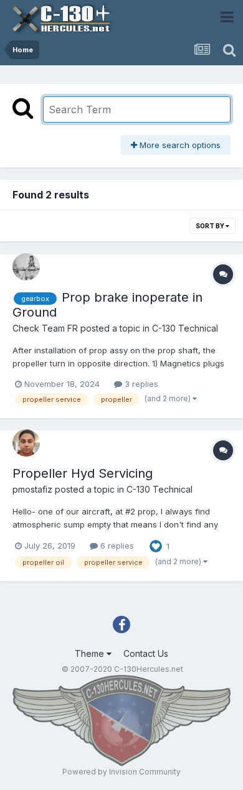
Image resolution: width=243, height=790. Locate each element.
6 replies (116, 546)
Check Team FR (45, 328)
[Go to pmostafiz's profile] (26, 443)
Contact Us (145, 653)
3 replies (140, 384)
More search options (179, 145)
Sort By (211, 226)
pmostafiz (32, 489)
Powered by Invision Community (121, 771)
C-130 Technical (185, 328)
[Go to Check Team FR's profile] (26, 267)
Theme (91, 653)
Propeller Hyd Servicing (82, 473)
